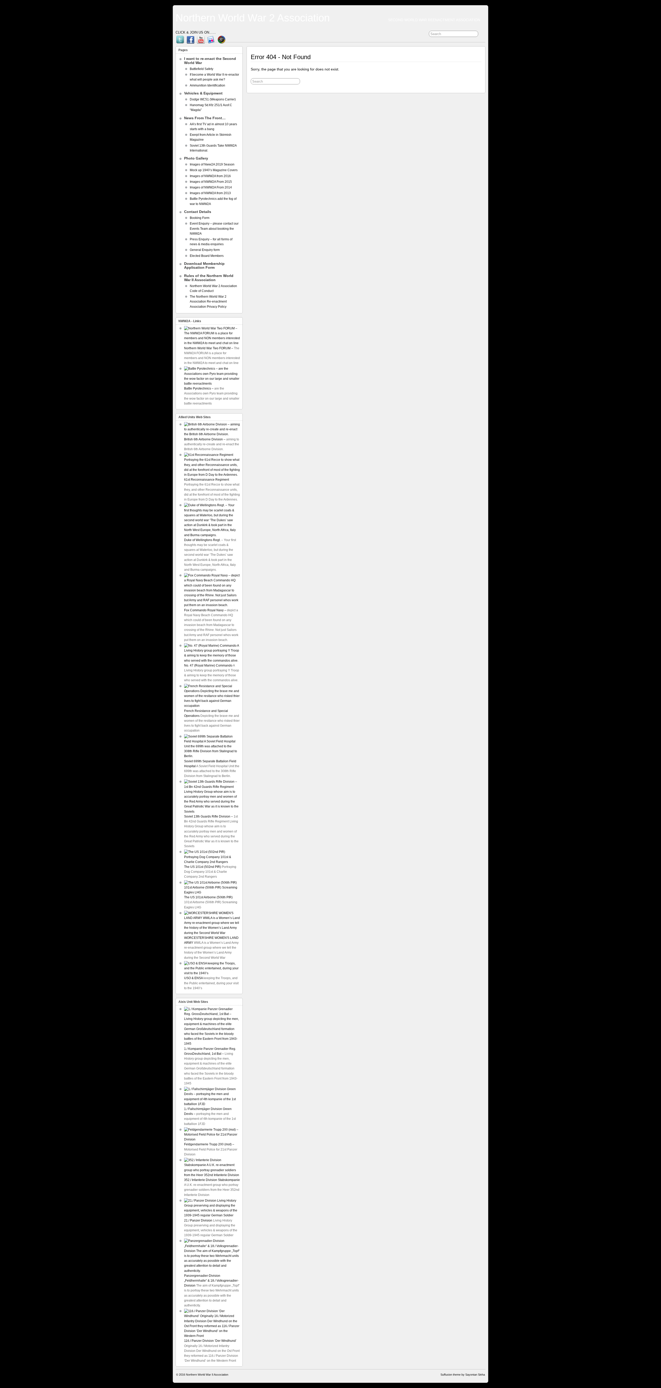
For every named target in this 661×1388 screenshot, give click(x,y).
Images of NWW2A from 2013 (210, 193)
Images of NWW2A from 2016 (210, 176)
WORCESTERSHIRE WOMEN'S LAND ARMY (211, 940)
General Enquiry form (205, 250)
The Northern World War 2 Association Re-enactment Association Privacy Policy (208, 301)
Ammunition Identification (207, 85)
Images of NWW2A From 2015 (211, 182)
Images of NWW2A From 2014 (211, 187)
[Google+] (221, 38)
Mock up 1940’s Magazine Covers (214, 170)
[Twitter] (180, 38)
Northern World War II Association (207, 1374)
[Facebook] (190, 38)
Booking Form (199, 218)
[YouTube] (201, 38)
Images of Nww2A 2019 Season (212, 164)
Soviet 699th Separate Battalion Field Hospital (210, 763)
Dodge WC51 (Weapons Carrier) (213, 99)
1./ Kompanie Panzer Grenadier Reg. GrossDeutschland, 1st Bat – (210, 1051)
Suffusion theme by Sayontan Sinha (462, 1374)
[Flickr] (211, 38)
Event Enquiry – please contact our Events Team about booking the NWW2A (214, 228)
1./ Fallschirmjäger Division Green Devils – (208, 1111)
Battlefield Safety (201, 69)
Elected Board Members (207, 256)
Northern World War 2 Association (253, 17)
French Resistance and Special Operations (206, 713)
